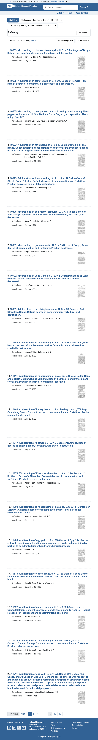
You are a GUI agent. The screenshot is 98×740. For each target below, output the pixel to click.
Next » (33, 41)
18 (55, 714)
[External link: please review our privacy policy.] (9, 727)
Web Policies (56, 722)
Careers (75, 728)
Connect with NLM (15, 722)
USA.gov (56, 736)
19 (60, 714)
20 (82, 40)
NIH (44, 736)
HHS (50, 736)
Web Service (82, 13)
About (60, 13)
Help (70, 13)
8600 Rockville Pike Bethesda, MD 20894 (38, 728)
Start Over (13, 20)
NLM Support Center (80, 722)
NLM (40, 736)
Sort (64, 41)
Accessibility (77, 725)
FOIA (52, 725)
